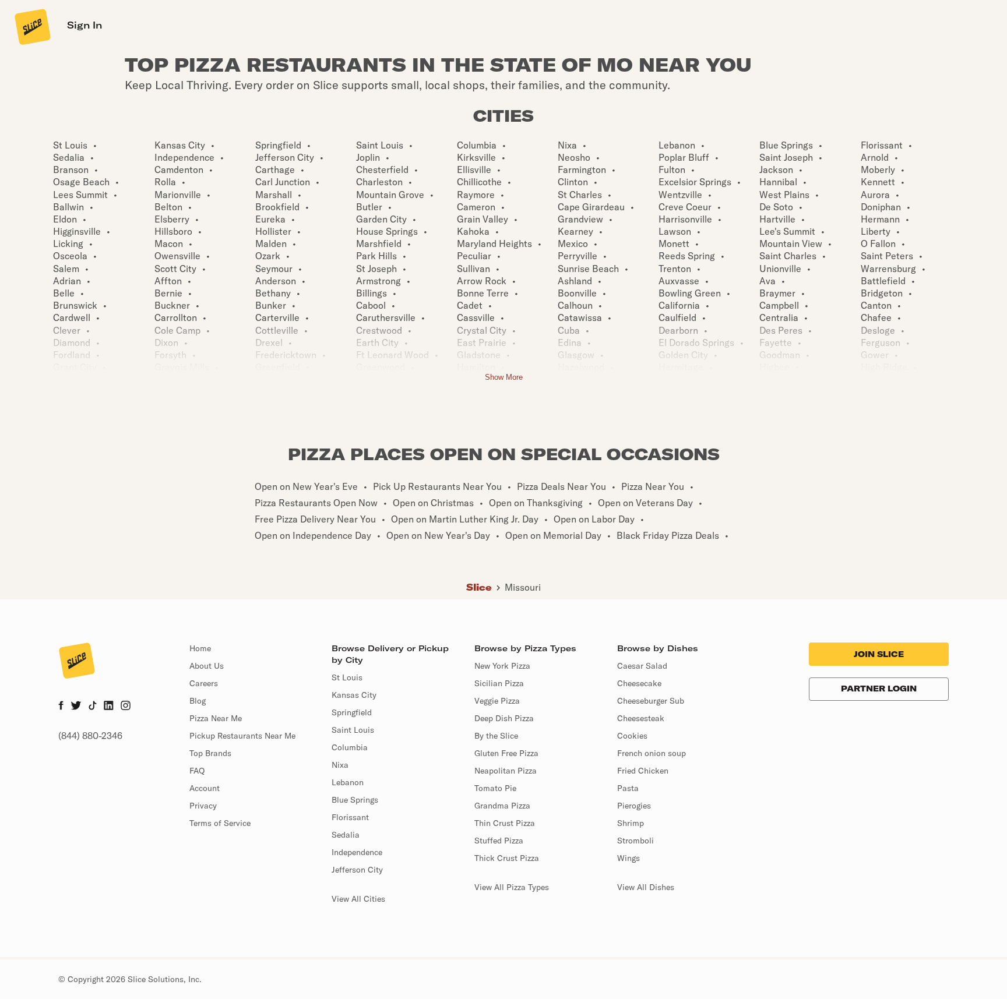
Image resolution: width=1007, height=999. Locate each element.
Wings (628, 858)
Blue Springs (355, 800)
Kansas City (354, 695)
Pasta (628, 788)
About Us (206, 666)
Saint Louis (353, 730)
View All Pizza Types (511, 887)
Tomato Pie (495, 788)
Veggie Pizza (497, 701)
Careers (203, 683)
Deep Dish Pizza (504, 718)
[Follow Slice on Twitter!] (76, 706)
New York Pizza (502, 666)
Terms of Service (220, 823)
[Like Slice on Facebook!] (61, 706)
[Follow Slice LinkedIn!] (109, 706)
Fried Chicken (642, 770)
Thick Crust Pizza (506, 858)
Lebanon (348, 782)
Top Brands (210, 753)
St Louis (347, 677)
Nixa (340, 765)
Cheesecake (639, 683)
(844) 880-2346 (90, 736)
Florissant (350, 817)
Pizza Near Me (215, 718)
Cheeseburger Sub (650, 701)
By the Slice (496, 735)
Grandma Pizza (502, 805)
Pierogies (634, 805)
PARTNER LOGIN (879, 688)
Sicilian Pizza (499, 683)
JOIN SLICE (879, 654)
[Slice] (31, 26)
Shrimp (630, 823)
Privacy (203, 805)
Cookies (632, 735)
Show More (504, 377)
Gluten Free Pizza (506, 753)
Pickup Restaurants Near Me (242, 735)
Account (204, 788)
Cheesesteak (640, 718)
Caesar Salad (642, 666)
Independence (357, 852)
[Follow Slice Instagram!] (126, 706)
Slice (479, 587)
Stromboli (635, 840)
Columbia (350, 747)
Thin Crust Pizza (504, 823)
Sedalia (346, 834)
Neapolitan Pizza (505, 770)
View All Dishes (645, 887)
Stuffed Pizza (498, 840)
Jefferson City (357, 869)
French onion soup (651, 753)
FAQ (197, 770)
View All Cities (358, 899)
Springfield (352, 712)
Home (200, 648)
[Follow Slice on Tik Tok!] (93, 706)
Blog (197, 701)
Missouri (523, 587)
